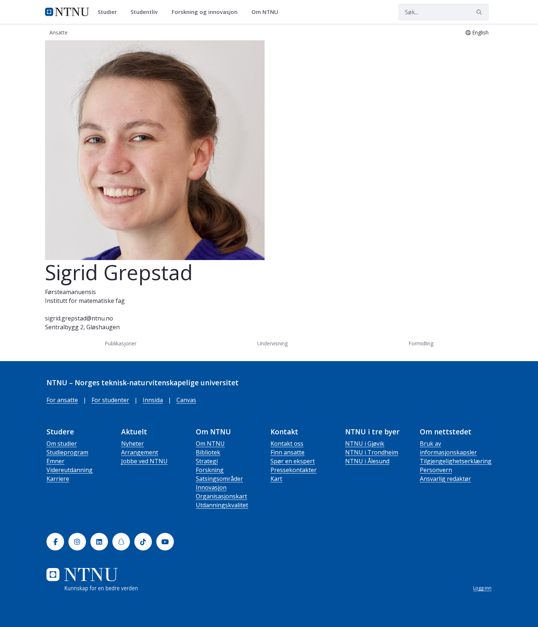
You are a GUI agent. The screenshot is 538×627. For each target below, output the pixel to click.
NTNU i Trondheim (371, 452)
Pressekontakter (293, 470)
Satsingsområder (219, 479)
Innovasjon (211, 487)
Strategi (207, 461)
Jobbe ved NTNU (144, 461)
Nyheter (132, 443)
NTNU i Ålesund (367, 461)
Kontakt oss (286, 443)
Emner (55, 461)
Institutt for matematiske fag (85, 301)
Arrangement (139, 452)
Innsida (153, 400)
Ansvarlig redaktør (445, 479)
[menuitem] (110, 12)
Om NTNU (210, 443)
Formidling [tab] (420, 343)
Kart (276, 479)
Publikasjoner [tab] (121, 343)
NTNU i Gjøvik (364, 443)
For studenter (110, 400)
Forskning (210, 470)
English (480, 32)
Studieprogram (67, 452)
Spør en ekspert (292, 461)
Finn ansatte (287, 452)
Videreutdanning (69, 470)
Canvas (186, 400)
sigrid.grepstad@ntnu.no (79, 318)
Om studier (61, 443)
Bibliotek (208, 452)
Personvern (436, 470)
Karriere (57, 479)
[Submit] (480, 12)
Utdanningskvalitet (222, 505)
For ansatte (62, 400)
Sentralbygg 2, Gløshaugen (82, 327)
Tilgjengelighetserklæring (456, 461)
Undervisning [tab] (272, 343)
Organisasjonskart (221, 496)
